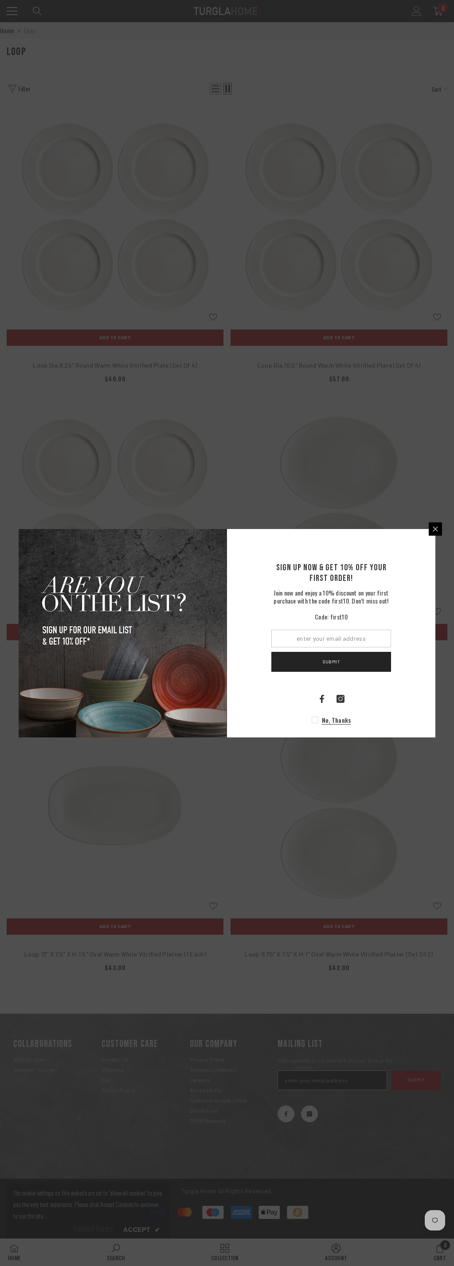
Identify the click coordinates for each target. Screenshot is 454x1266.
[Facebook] (322, 699)
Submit (331, 661)
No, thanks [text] (336, 720)
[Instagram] (340, 699)
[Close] (435, 529)
